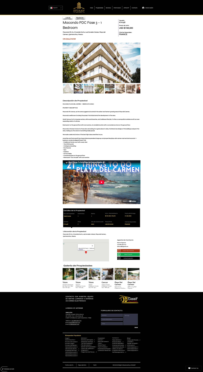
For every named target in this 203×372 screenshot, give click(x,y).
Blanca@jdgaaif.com (122, 246)
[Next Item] (138, 62)
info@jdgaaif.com (74, 324)
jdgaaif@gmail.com (74, 322)
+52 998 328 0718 (76, 320)
